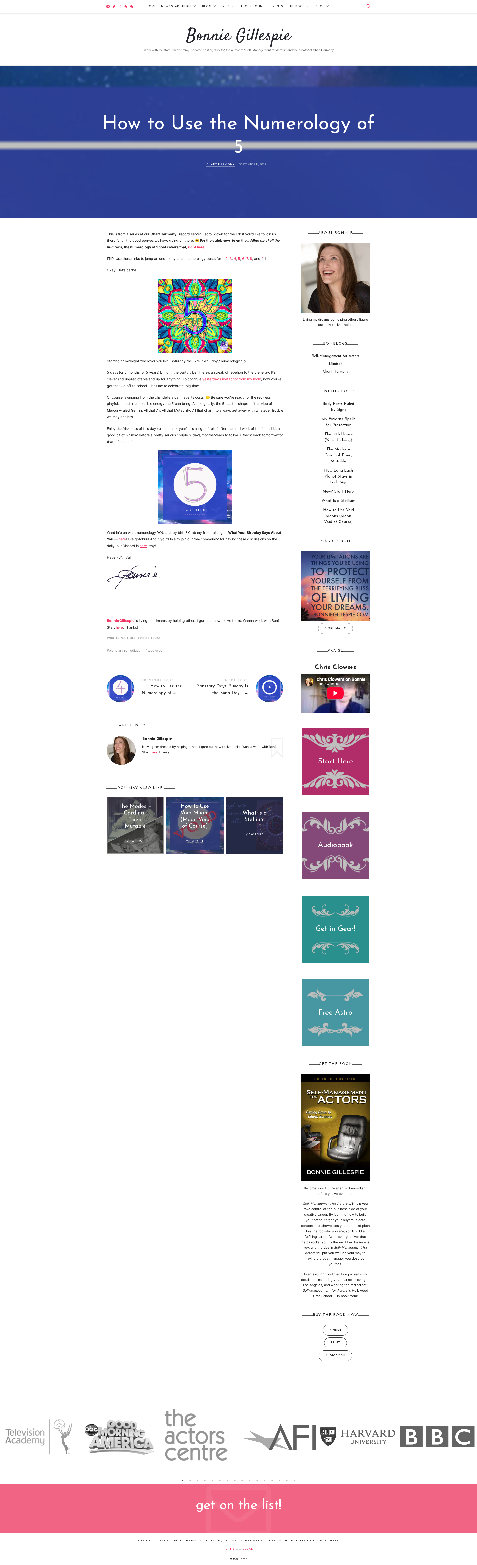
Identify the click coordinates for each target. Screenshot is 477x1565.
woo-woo (155, 650)
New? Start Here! (176, 6)
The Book (296, 6)
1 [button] (182, 1480)
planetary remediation (126, 650)
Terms (229, 1549)
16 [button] (294, 1480)
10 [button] (249, 1480)
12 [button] (264, 1480)
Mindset (335, 364)
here (122, 539)
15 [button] (286, 1480)
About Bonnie (253, 6)
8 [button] (234, 1480)
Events (277, 6)
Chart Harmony (220, 164)
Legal (247, 1549)
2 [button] (190, 1480)
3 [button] (197, 1480)
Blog (206, 6)
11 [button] (257, 1480)
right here (196, 247)
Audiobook (335, 845)
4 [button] (204, 1480)
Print (335, 1342)
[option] (40, 1437)
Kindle (335, 1330)
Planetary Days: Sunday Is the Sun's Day (239, 688)
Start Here (335, 761)
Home (151, 6)
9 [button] (242, 1480)
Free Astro (335, 1012)
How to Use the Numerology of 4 (151, 688)
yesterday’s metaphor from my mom (231, 379)
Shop (320, 6)
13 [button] (272, 1480)
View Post (135, 841)
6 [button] (219, 1480)
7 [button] (227, 1480)
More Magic (335, 628)
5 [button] (212, 1480)
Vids (226, 6)
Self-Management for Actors (335, 356)
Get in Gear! (335, 929)
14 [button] (279, 1480)
